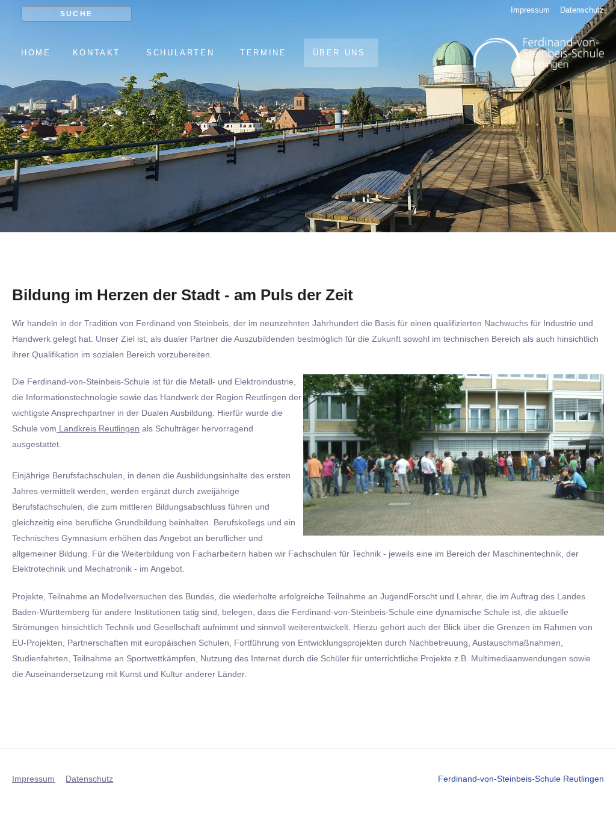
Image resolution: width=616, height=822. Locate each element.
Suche (76, 13)
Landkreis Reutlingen (98, 428)
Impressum (530, 9)
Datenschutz (582, 9)
